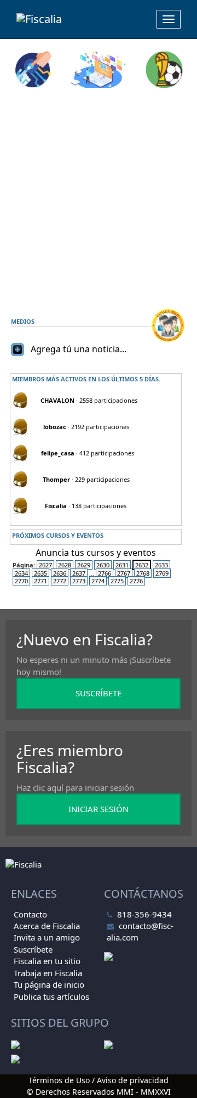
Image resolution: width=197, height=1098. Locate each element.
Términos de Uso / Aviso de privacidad (98, 1080)
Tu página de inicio (49, 984)
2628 (64, 565)
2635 (40, 573)
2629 (83, 565)
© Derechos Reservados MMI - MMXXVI (99, 1091)
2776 (136, 581)
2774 (98, 581)
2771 (40, 581)
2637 (78, 573)
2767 (123, 573)
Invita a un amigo (47, 937)
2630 (102, 565)
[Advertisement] (98, 198)
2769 (162, 573)
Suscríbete (33, 949)
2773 (78, 581)
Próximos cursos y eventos (57, 535)
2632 (141, 565)
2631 (122, 565)
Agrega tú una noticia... (78, 349)
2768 (142, 573)
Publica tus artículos (51, 996)
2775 (117, 581)
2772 (59, 581)
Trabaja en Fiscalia (48, 972)
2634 (21, 573)
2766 (104, 573)
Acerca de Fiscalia (47, 925)
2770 (21, 581)
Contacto (30, 914)
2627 (45, 565)
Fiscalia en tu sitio (47, 960)
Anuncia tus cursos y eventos (96, 553)
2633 (161, 565)
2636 (59, 573)
